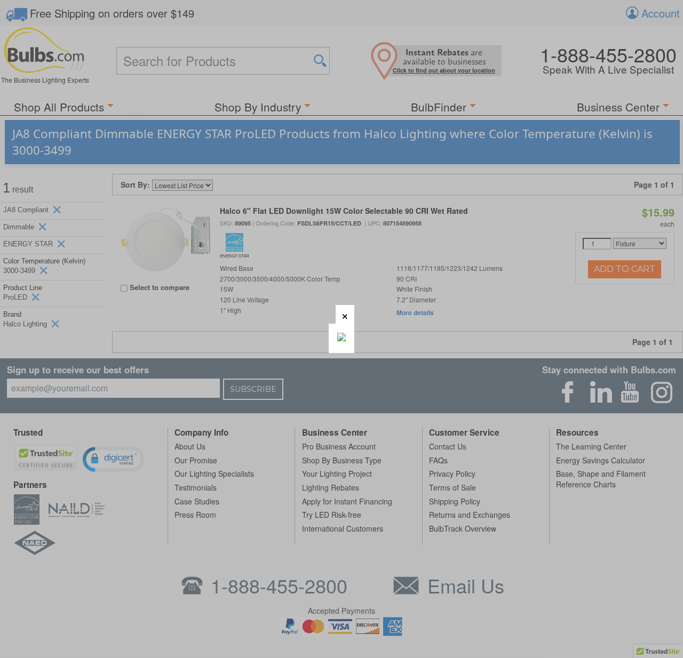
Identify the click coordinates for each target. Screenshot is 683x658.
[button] (345, 314)
